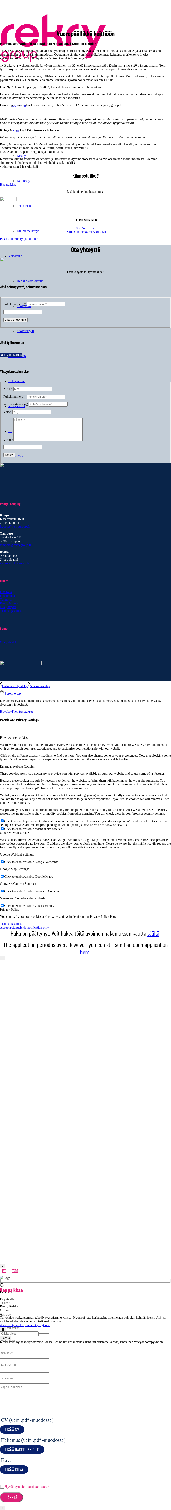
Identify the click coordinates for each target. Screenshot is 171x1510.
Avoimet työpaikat (12, 1325)
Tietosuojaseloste (11, 611)
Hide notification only (34, 927)
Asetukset (26, 711)
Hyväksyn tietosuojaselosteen (27, 1487)
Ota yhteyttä (8, 607)
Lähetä (6, 1338)
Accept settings (10, 927)
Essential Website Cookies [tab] (17, 766)
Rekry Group (9, 603)
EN (15, 1270)
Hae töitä (6, 592)
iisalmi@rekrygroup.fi (14, 563)
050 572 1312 (85, 228)
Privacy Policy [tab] (9, 909)
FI (4, 1270)
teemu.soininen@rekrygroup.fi (85, 231)
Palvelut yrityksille (37, 1325)
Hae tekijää (7, 595)
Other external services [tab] (15, 832)
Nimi (8, 389)
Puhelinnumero (14, 304)
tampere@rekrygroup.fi (15, 545)
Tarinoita (6, 599)
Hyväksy (6, 711)
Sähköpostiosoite (15, 404)
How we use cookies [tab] (14, 737)
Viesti (8, 439)
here (85, 952)
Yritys (7, 412)
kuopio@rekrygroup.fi (15, 526)
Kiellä (16, 711)
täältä (153, 933)
